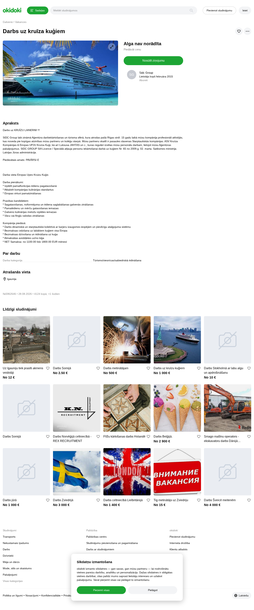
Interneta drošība (180, 543)
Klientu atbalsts (178, 549)
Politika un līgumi (13, 595)
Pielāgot (152, 590)
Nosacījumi (31, 595)
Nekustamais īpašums (16, 543)
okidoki (12, 10)
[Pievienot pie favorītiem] (48, 368)
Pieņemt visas (101, 590)
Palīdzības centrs (96, 536)
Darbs (6, 549)
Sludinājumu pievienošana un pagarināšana (112, 543)
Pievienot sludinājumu (182, 536)
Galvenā (8, 21)
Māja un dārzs (11, 562)
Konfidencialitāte (51, 595)
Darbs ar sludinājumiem (100, 549)
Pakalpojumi (10, 574)
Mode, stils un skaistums (17, 568)
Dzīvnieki (8, 555)
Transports (9, 536)
